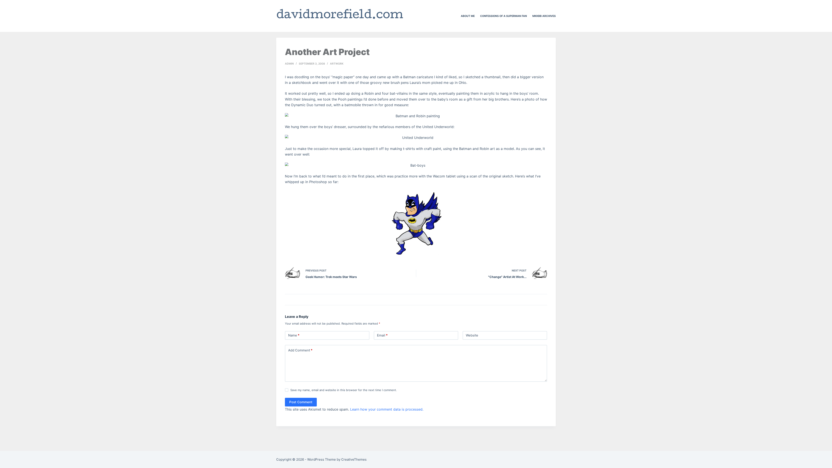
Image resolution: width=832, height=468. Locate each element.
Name (293, 335)
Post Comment (300, 402)
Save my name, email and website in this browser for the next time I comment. (343, 390)
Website (472, 335)
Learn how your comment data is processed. (386, 409)
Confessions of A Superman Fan (503, 16)
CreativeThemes (354, 459)
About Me (468, 16)
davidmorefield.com (339, 16)
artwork (336, 63)
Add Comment (300, 350)
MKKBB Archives (544, 16)
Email (382, 335)
